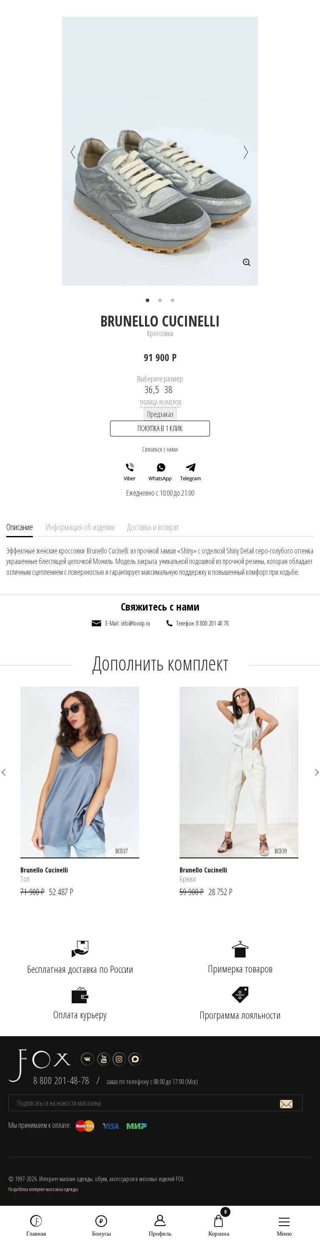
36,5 (152, 389)
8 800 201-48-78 (61, 1080)
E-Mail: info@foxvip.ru (127, 623)
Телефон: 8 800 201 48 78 (202, 623)
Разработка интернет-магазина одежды (43, 1189)
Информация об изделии (80, 527)
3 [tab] (172, 301)
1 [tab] (147, 301)
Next (247, 152)
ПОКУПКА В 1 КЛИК (160, 428)
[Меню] (284, 1221)
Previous (74, 152)
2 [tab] (160, 301)
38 (168, 389)
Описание (19, 527)
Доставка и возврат (153, 527)
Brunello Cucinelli (160, 321)
